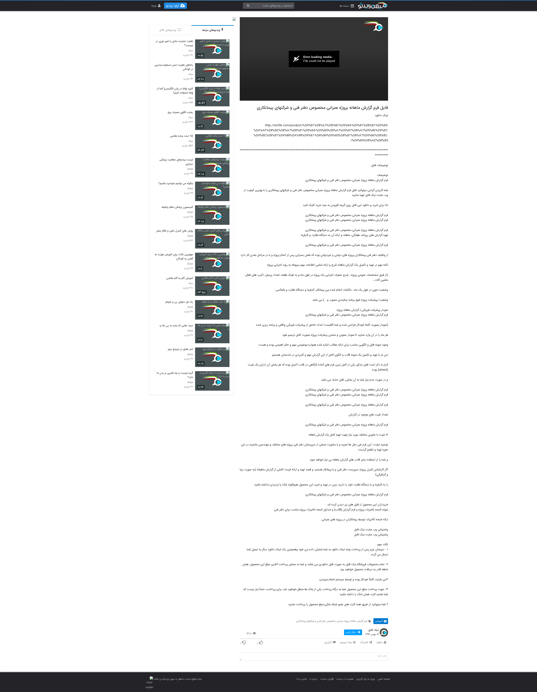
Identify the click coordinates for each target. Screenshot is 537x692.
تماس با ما (302, 679)
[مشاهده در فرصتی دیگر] (224, 45)
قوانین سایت (327, 679)
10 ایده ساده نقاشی (181, 136)
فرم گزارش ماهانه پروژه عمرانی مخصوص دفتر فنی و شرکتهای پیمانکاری (331, 621)
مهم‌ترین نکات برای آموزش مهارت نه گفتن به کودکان (174, 257)
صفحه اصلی (384, 679)
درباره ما (314, 679)
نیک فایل (373, 630)
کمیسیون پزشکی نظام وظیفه (177, 207)
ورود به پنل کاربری (365, 679)
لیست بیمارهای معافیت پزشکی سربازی (176, 162)
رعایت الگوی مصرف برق (180, 113)
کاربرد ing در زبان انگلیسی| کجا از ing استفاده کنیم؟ (175, 91)
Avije (190, 169)
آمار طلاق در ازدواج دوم (180, 349)
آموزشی (379, 621)
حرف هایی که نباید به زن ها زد (176, 326)
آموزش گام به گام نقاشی (179, 278)
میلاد (190, 50)
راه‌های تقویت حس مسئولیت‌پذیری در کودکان (174, 67)
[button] (347, 6)
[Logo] (373, 26)
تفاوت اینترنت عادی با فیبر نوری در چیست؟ (174, 43)
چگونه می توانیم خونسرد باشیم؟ (175, 184)
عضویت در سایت (345, 679)
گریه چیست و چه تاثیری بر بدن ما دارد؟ (175, 375)
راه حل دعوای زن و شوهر (179, 302)
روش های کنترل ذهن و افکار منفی (174, 231)
